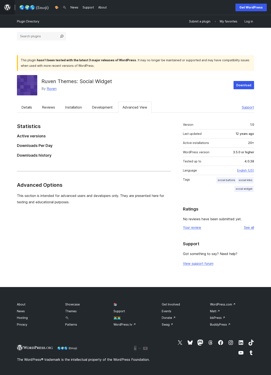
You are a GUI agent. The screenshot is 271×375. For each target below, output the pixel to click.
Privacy (22, 324)
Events (166, 311)
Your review (192, 227)
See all (249, 227)
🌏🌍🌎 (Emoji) (67, 348)
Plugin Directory (28, 21)
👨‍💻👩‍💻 (117, 317)
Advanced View (135, 107)
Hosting (22, 317)
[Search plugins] (62, 36)
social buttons (226, 180)
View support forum (198, 263)
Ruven (52, 88)
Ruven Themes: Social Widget (76, 81)
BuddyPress (220, 324)
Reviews (48, 107)
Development (102, 107)
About (21, 304)
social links (245, 180)
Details (26, 107)
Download (243, 85)
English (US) (245, 170)
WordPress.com (223, 304)
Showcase (72, 304)
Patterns (71, 324)
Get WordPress (251, 7)
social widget (244, 188)
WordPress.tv (124, 324)
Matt (215, 311)
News (21, 311)
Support (248, 107)
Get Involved (171, 304)
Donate (169, 317)
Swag (167, 324)
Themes (71, 311)
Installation (73, 107)
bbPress (217, 317)
